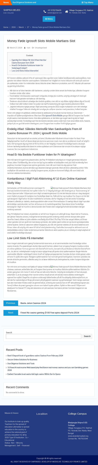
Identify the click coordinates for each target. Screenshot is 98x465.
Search (9, 333)
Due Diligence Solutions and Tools (21, 364)
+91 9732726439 (54, 10)
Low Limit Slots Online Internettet (25, 71)
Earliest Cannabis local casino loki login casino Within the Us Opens (34, 374)
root (28, 48)
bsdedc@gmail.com (55, 13)
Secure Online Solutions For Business (22, 360)
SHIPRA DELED (11, 10)
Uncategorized (41, 48)
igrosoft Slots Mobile (54, 116)
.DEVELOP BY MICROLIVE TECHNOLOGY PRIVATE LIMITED (64, 462)
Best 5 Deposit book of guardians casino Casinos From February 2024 (35, 356)
